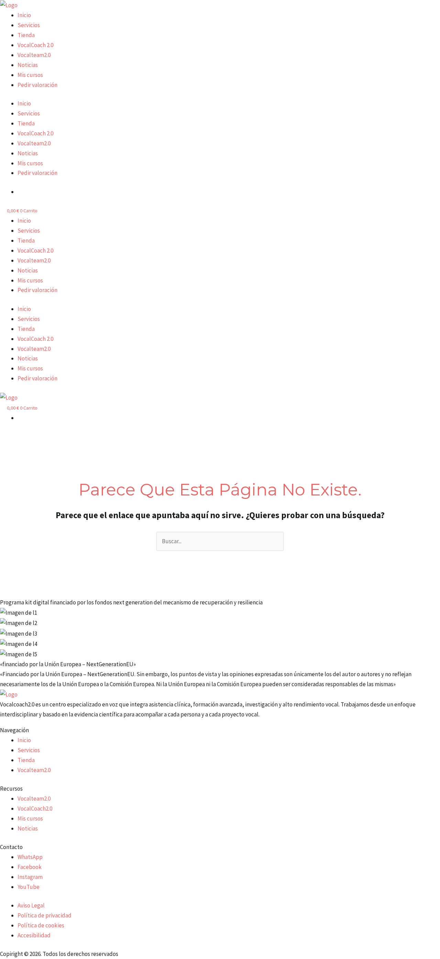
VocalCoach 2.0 (35, 45)
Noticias (28, 65)
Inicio (24, 15)
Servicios (29, 25)
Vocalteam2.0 (34, 55)
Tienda (26, 35)
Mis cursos (30, 75)
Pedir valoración (37, 85)
